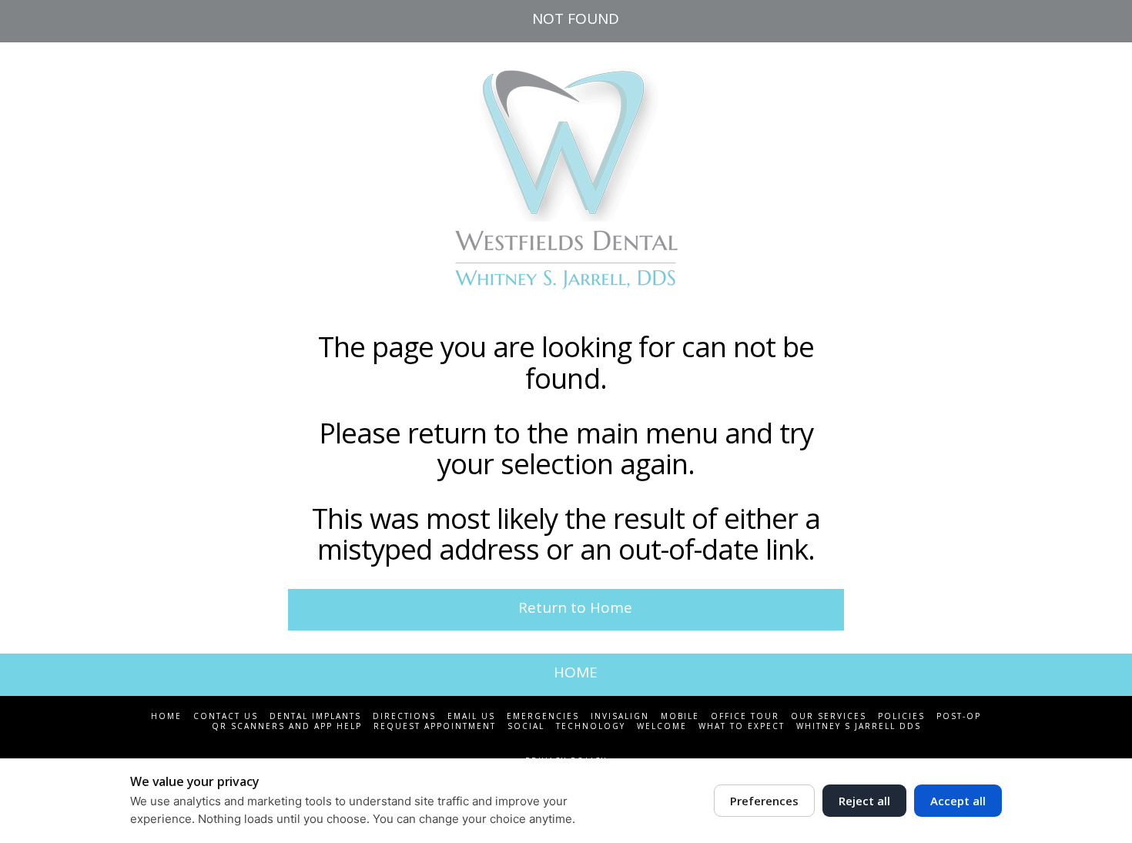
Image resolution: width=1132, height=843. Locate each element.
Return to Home (575, 607)
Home (166, 716)
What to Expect (741, 726)
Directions (404, 716)
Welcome (662, 726)
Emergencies (543, 716)
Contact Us (225, 716)
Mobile (680, 716)
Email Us (471, 716)
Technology (590, 726)
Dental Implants (315, 716)
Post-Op (958, 716)
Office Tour (745, 716)
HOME (576, 672)
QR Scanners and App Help (287, 726)
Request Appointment (434, 726)
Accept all (958, 800)
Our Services (828, 716)
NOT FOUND (575, 18)
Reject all (864, 800)
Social (525, 726)
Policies (901, 716)
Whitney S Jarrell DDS (858, 726)
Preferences (764, 800)
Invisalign (620, 716)
